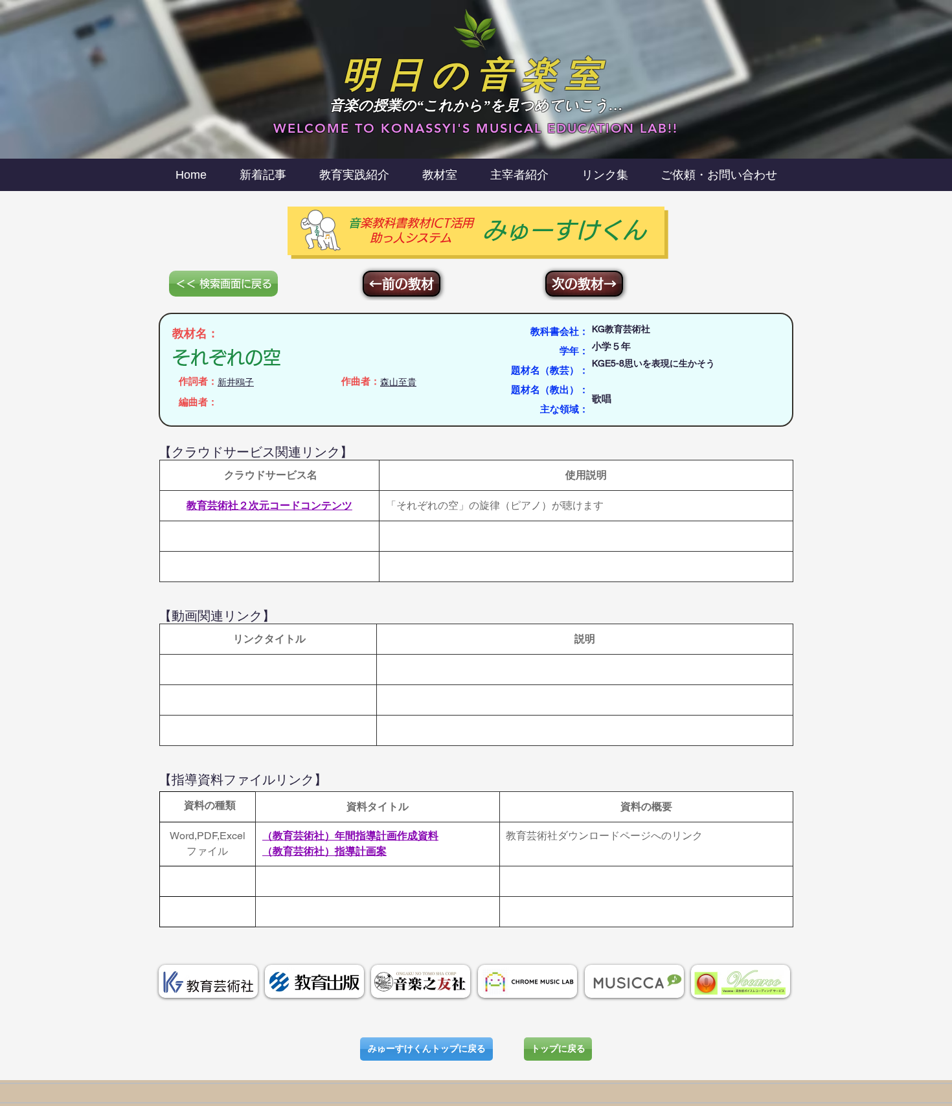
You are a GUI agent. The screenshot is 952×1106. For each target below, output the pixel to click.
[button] (519, 175)
